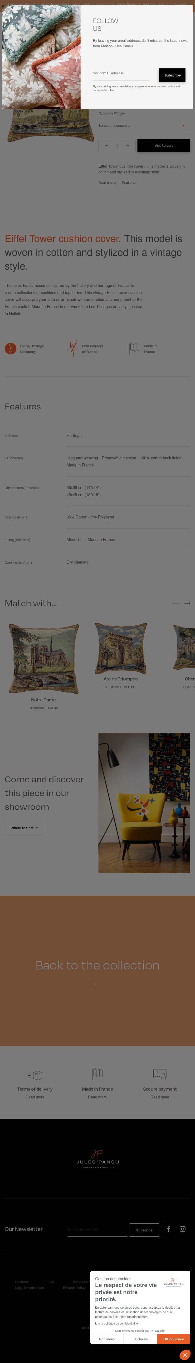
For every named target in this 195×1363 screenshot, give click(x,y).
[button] (185, 1355)
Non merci (107, 1339)
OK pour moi (173, 1339)
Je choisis (140, 1339)
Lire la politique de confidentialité (116, 1323)
